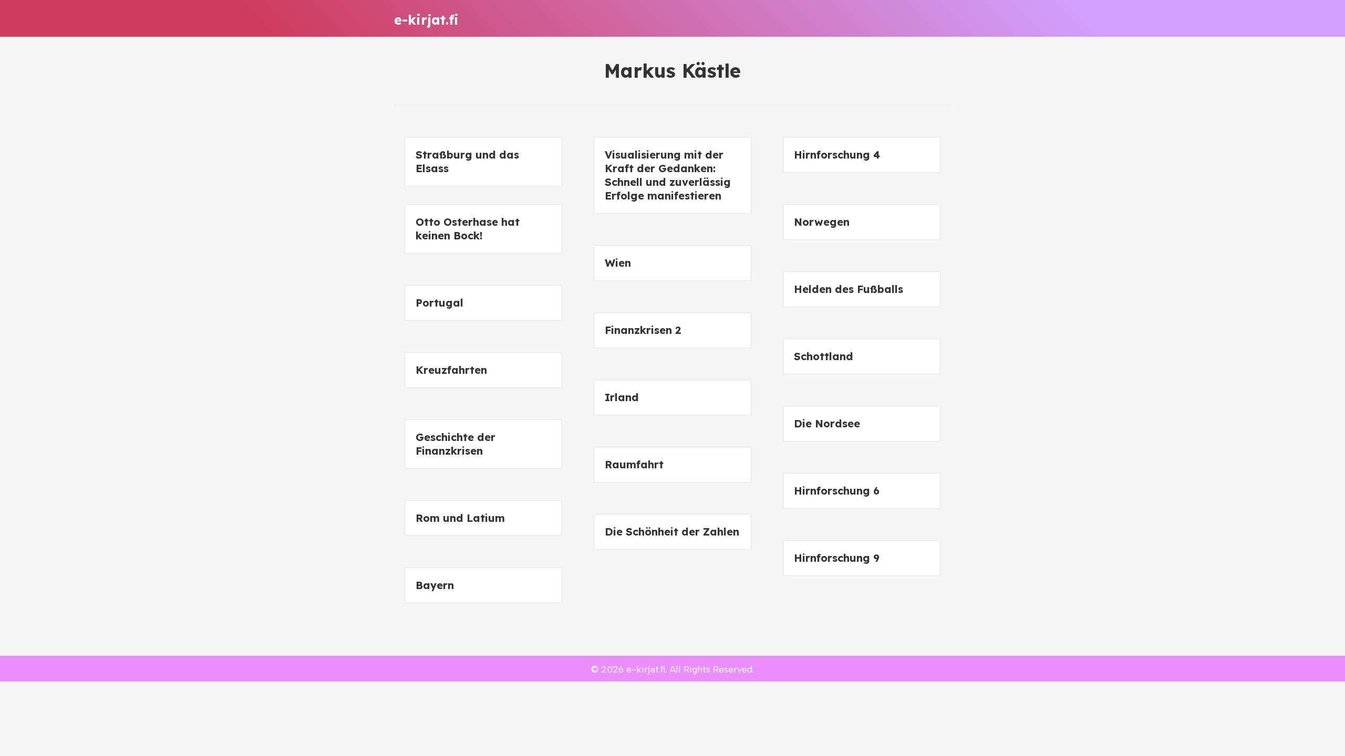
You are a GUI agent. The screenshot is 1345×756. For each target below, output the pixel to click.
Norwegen (822, 221)
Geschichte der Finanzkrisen (455, 443)
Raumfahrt (634, 464)
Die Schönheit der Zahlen (672, 531)
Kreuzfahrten (451, 369)
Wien (618, 262)
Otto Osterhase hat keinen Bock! (468, 228)
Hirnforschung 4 (837, 154)
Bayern (435, 585)
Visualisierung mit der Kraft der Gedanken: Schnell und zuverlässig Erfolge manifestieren (668, 175)
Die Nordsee (827, 423)
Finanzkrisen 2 (643, 330)
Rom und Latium (460, 517)
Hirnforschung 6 (837, 490)
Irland (622, 397)
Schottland (823, 356)
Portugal (439, 302)
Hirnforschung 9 (837, 557)
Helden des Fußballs (848, 289)
